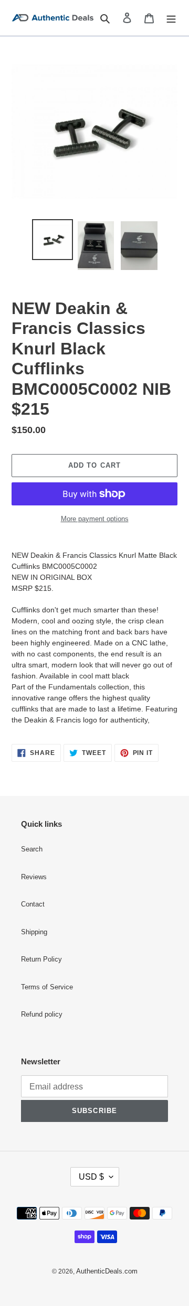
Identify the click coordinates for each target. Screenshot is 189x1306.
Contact (33, 904)
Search (32, 849)
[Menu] (171, 17)
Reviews (34, 877)
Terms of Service (47, 987)
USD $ (91, 1176)
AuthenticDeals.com (107, 1271)
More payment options (95, 519)
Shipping (34, 932)
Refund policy (41, 1014)
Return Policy (41, 959)
